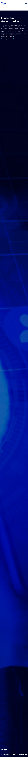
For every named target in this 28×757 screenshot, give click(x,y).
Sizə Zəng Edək (7, 39)
